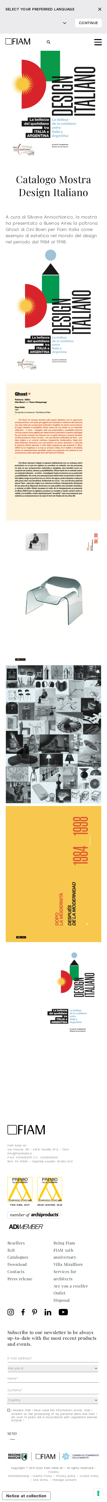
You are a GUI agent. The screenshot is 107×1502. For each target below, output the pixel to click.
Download (17, 1264)
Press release (19, 1278)
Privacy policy (66, 1476)
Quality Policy (42, 1476)
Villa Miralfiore (68, 1264)
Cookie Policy (89, 1476)
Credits (53, 1472)
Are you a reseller (71, 1285)
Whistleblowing (18, 1476)
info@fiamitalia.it (19, 1153)
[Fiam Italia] (17, 42)
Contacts (16, 1271)
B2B (11, 1250)
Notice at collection (26, 1495)
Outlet (60, 1292)
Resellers (16, 1242)
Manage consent (65, 1480)
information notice (69, 1410)
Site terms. (41, 1480)
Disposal (62, 1300)
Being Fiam (64, 1242)
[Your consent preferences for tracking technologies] (98, 1493)
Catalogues (17, 1257)
